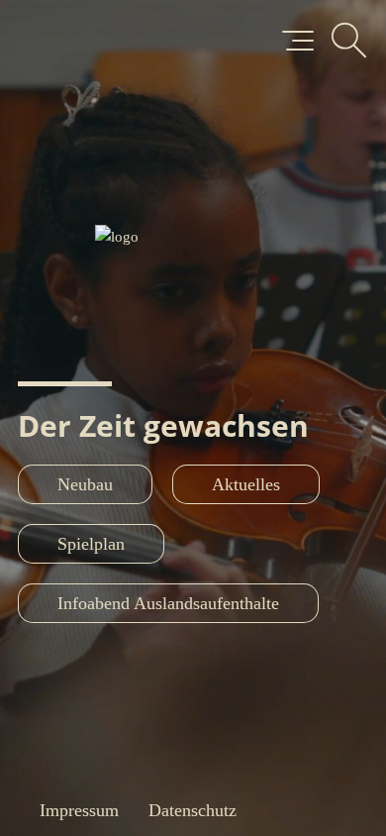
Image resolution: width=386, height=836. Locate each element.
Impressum (79, 810)
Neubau (85, 484)
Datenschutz (192, 810)
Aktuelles (246, 484)
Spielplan (91, 544)
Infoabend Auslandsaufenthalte (168, 603)
